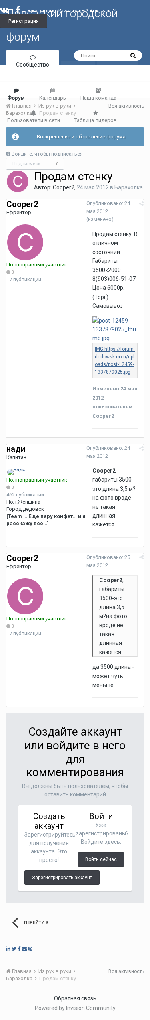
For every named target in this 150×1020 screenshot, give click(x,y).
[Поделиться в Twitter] (14, 949)
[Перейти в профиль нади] (16, 472)
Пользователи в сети (33, 120)
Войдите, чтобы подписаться (47, 154)
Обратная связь (75, 998)
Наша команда (98, 98)
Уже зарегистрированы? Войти (67, 11)
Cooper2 (63, 187)
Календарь (52, 98)
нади (15, 449)
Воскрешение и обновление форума (81, 137)
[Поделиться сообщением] (141, 204)
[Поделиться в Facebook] (19, 949)
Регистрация (23, 21)
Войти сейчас (101, 859)
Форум (16, 98)
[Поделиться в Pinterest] (30, 949)
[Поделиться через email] (24, 949)
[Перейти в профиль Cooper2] (17, 181)
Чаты (78, 75)
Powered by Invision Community (75, 1008)
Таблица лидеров (95, 120)
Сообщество (32, 64)
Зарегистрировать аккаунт (62, 877)
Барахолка (128, 187)
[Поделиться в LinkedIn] (8, 949)
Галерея (117, 75)
